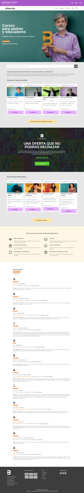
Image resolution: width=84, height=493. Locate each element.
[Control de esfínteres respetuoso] (33, 188)
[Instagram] (61, 473)
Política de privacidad (45, 491)
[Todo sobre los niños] (68, 91)
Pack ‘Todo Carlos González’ (19, 300)
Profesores (44, 473)
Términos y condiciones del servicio (33, 491)
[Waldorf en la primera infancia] (68, 188)
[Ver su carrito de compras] (76, 8)
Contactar (44, 478)
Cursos (56, 8)
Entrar (73, 8)
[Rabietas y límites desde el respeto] (15, 188)
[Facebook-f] (63, 473)
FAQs (43, 476)
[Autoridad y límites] (15, 91)
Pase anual (62, 8)
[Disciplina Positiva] (51, 188)
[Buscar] (76, 66)
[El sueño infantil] (33, 91)
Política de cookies (54, 491)
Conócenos (44, 472)
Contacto (68, 8)
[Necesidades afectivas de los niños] (50, 91)
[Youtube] (65, 473)
